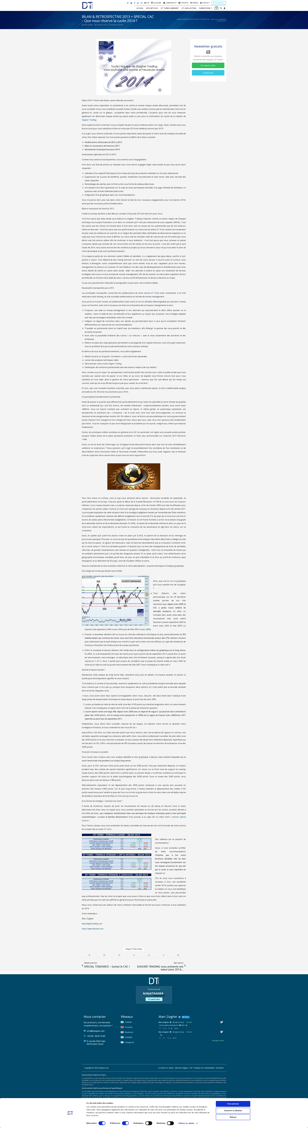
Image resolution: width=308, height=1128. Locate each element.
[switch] (125, 1123)
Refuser (233, 1117)
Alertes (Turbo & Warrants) (118, 573)
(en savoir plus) (168, 569)
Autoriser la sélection (233, 1110)
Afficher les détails (186, 1123)
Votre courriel (153, 554)
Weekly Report (141, 573)
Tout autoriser (233, 1104)
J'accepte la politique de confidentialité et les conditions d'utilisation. (154, 563)
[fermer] (210, 538)
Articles (154, 573)
